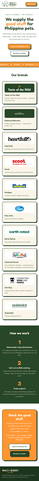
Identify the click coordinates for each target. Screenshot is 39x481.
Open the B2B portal (19, 447)
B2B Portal (31, 4)
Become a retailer (19, 53)
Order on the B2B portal (19, 47)
